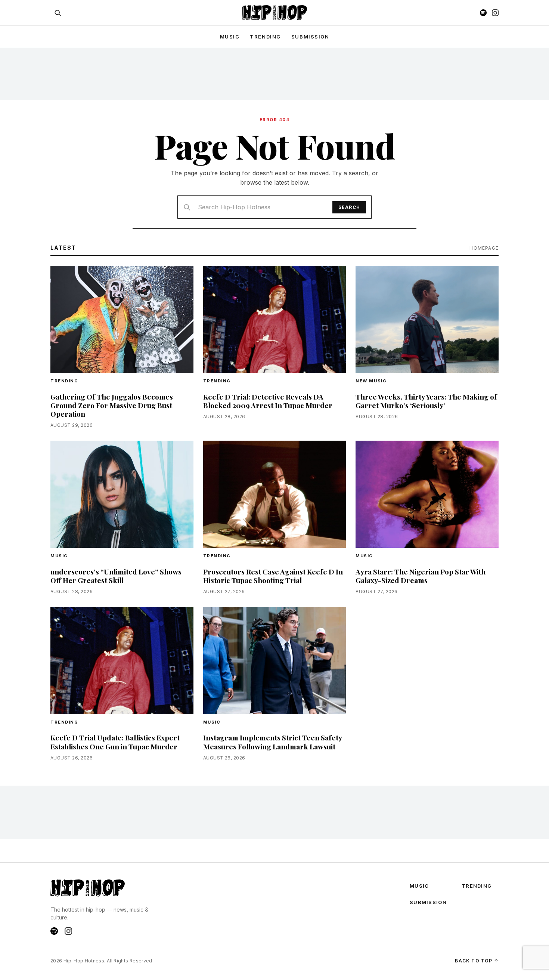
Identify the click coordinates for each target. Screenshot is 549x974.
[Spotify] (483, 12)
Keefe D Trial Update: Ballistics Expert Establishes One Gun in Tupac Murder (115, 742)
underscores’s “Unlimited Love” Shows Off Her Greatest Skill (116, 576)
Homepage (484, 248)
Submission (310, 37)
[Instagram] (495, 12)
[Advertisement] (274, 73)
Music (59, 555)
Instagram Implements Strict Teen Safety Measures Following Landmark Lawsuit (272, 742)
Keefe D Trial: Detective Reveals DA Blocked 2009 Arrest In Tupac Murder (267, 401)
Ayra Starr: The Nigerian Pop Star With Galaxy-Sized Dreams (421, 576)
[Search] (57, 13)
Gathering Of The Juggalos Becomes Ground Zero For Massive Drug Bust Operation (111, 405)
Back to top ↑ (477, 961)
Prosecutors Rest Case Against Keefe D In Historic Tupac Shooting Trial (273, 576)
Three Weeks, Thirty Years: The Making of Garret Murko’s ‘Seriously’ (426, 401)
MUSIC (230, 37)
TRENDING (265, 37)
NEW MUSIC (371, 380)
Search (349, 207)
